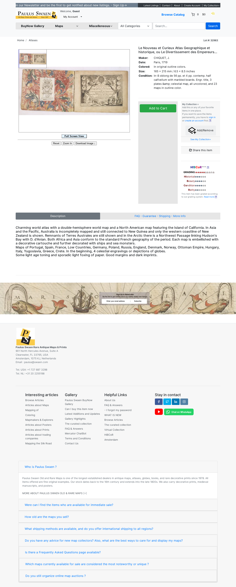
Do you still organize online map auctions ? (55, 576)
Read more (209, 196)
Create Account (192, 5)
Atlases (33, 40)
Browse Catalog (173, 14)
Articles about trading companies (38, 436)
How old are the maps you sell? (47, 517)
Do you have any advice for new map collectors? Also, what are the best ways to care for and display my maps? (104, 540)
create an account (194, 120)
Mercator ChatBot (75, 433)
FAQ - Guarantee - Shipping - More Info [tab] (160, 216)
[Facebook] (159, 402)
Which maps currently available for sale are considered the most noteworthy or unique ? (87, 564)
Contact (166, 5)
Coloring (30, 415)
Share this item (202, 150)
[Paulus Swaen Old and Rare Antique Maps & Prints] (36, 15)
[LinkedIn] (176, 402)
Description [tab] (57, 216)
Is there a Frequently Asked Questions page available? (63, 552)
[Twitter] (167, 402)
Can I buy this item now (79, 409)
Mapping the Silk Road (38, 443)
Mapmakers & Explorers (39, 419)
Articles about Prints (37, 429)
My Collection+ (212, 5)
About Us (109, 400)
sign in (212, 117)
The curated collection (78, 423)
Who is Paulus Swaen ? (41, 467)
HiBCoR (108, 434)
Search (213, 26)
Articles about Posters (38, 424)
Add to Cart (158, 108)
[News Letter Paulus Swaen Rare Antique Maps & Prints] (118, 298)
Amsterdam (111, 439)
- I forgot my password (117, 410)
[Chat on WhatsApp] (179, 411)
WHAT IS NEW (112, 415)
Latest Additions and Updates (82, 413)
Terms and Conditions (78, 438)
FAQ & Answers (74, 428)
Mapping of (32, 410)
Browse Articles (34, 400)
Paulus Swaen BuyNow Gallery (78, 402)
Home (20, 40)
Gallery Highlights (75, 418)
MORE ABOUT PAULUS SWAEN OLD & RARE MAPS (52, 493)
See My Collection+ (200, 139)
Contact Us (71, 443)
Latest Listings (151, 5)
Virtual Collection (114, 429)
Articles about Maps (37, 405)
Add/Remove (205, 130)
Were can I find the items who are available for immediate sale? (69, 505)
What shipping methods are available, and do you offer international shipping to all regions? (89, 529)
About (177, 5)
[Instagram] (184, 402)
